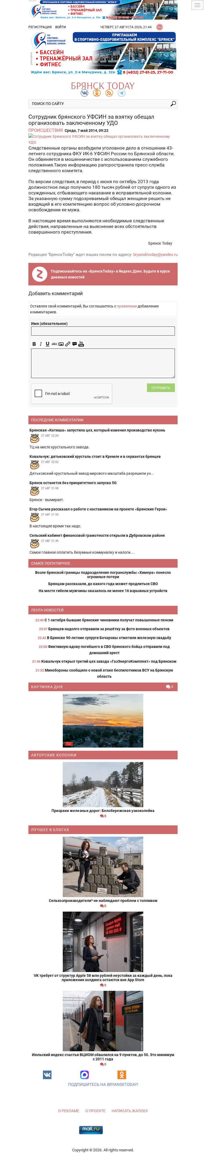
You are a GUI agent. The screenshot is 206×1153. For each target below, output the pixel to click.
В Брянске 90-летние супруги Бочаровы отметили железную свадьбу (109, 638)
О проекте (95, 1111)
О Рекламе (68, 1111)
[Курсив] (41, 344)
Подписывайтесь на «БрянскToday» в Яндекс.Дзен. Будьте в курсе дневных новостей (110, 274)
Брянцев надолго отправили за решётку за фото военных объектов (109, 629)
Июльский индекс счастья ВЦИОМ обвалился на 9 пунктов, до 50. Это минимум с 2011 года (103, 1057)
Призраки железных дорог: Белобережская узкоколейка (103, 810)
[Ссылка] (68, 344)
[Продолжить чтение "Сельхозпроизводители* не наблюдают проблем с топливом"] (103, 867)
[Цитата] (74, 344)
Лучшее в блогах (50, 830)
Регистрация (40, 27)
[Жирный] (34, 344)
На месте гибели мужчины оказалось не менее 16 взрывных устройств (103, 591)
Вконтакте (47, 1075)
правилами (127, 306)
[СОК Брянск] (103, 9)
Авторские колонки (53, 755)
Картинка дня (47, 687)
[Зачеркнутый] (54, 344)
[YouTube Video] (81, 344)
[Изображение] (61, 344)
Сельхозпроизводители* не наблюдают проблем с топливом (103, 900)
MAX (84, 1075)
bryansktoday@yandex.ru (155, 254)
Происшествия (45, 130)
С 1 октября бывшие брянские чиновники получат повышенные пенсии (109, 620)
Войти (60, 27)
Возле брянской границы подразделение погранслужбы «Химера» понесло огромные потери (103, 574)
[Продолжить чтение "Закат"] (103, 721)
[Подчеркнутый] (48, 344)
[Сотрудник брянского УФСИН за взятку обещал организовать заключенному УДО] (103, 139)
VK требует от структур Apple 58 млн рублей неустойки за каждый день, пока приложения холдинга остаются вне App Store (103, 977)
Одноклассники (121, 1075)
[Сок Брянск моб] (103, 53)
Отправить (161, 388)
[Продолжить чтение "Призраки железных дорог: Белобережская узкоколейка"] (103, 784)
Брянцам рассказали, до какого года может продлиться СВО (103, 584)
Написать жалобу (130, 1111)
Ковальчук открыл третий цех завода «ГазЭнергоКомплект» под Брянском (108, 661)
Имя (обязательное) (49, 323)
